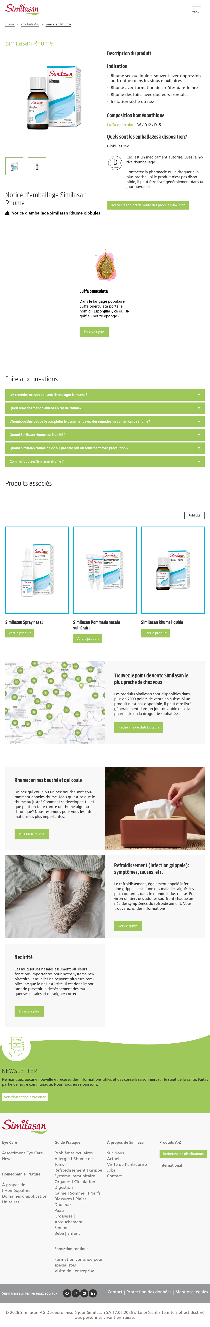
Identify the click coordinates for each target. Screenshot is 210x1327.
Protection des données (149, 1291)
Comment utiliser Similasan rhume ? (37, 461)
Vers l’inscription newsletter (25, 1097)
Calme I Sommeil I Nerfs (77, 1193)
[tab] (105, 395)
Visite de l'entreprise (74, 1270)
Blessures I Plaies (70, 1198)
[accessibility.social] (67, 1293)
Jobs (111, 1170)
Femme (61, 1227)
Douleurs (63, 1204)
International (171, 1165)
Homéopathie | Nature (21, 1174)
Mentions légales (191, 1291)
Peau (59, 1210)
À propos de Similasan (126, 1142)
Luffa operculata (121, 125)
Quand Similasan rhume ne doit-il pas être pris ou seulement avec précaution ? (69, 448)
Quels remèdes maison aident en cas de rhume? (45, 408)
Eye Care (9, 1142)
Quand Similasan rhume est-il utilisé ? (38, 435)
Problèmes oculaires (74, 1152)
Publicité (194, 515)
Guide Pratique (67, 1142)
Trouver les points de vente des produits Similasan (147, 205)
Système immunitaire (75, 1175)
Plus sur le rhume (32, 834)
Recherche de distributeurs (139, 727)
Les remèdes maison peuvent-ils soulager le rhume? (48, 395)
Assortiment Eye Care (22, 1152)
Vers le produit (20, 633)
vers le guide (128, 926)
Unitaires (10, 1201)
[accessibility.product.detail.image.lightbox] (54, 99)
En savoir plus (94, 332)
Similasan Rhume (58, 24)
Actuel (113, 1158)
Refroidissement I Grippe (78, 1170)
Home (10, 24)
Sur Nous (115, 1152)
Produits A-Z (30, 24)
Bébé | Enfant (67, 1233)
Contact (114, 1175)
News (7, 1158)
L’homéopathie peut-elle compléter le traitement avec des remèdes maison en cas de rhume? (80, 421)
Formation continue (72, 1249)
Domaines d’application (24, 1196)
